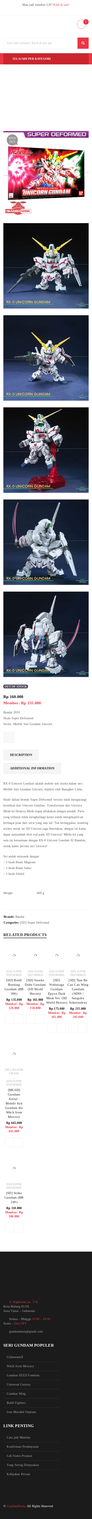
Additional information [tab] (32, 768)
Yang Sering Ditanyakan (23, 1465)
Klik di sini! (61, 4)
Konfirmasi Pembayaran (22, 1446)
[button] (9, 1019)
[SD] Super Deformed (34, 922)
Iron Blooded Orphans (21, 1412)
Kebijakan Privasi (18, 1474)
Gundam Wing (16, 1393)
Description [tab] (21, 755)
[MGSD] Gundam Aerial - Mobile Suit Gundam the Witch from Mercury (14, 1103)
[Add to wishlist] (9, 737)
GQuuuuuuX (15, 1357)
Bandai (20, 916)
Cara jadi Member (18, 1437)
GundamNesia (16, 1506)
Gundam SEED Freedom (23, 1375)
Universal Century (19, 1384)
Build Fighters (16, 1403)
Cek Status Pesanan (19, 1456)
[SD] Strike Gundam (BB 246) (14, 1197)
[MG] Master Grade (14, 1071)
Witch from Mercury (20, 1366)
